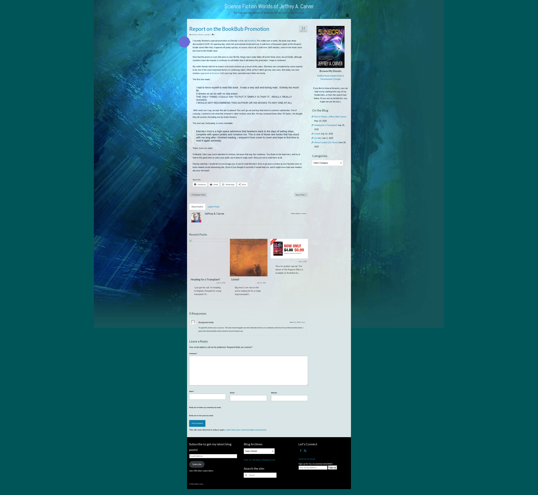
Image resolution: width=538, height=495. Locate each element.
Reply (303, 322)
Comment (193, 353)
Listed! (317, 134)
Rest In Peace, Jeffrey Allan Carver (330, 116)
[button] (184, 41)
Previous (191, 272)
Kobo (340, 76)
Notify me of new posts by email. (201, 415)
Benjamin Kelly (206, 322)
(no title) (318, 138)
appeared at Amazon (209, 73)
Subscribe (196, 464)
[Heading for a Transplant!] (208, 257)
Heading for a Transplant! (325, 125)
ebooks (200, 34)
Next (305, 272)
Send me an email (306, 459)
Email (232, 393)
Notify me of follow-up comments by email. (205, 407)
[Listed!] (248, 257)
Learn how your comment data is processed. (246, 430)
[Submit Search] (246, 475)
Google (337, 79)
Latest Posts (213, 206)
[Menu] (347, 15)
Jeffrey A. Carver (214, 213)
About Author (197, 206)
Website (274, 393)
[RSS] (305, 450)
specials (207, 34)
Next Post (300, 195)
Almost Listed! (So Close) (326, 142)
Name (191, 391)
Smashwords (326, 79)
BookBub (251, 40)
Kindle (320, 76)
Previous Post (199, 195)
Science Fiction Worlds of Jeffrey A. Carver (269, 6)
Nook (326, 76)
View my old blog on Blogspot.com (259, 460)
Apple (333, 76)
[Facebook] (301, 450)
